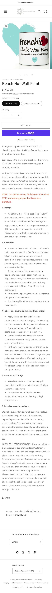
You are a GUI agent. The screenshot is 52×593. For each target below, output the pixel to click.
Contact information (34, 587)
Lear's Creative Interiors (24, 579)
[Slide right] (32, 75)
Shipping (15, 94)
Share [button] (7, 497)
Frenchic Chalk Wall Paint (27, 511)
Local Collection (32, 103)
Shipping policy (18, 587)
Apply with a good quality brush (23, 316)
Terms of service (43, 583)
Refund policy (16, 583)
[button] (5, 11)
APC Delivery (11, 103)
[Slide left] (20, 75)
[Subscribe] (40, 542)
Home (9, 511)
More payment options (26, 140)
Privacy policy (29, 583)
